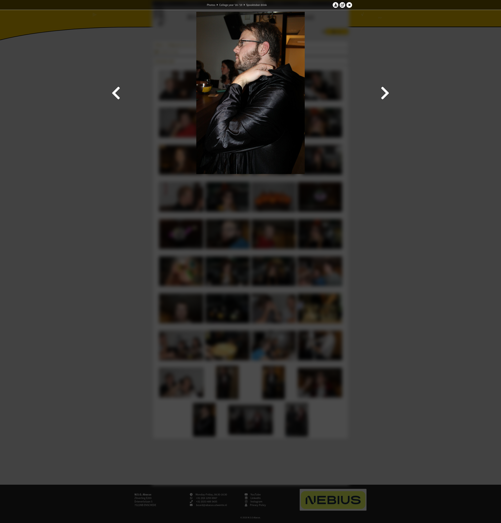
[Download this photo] (336, 5)
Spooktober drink (256, 5)
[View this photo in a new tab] (342, 5)
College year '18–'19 (230, 5)
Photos (211, 5)
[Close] (349, 5)
